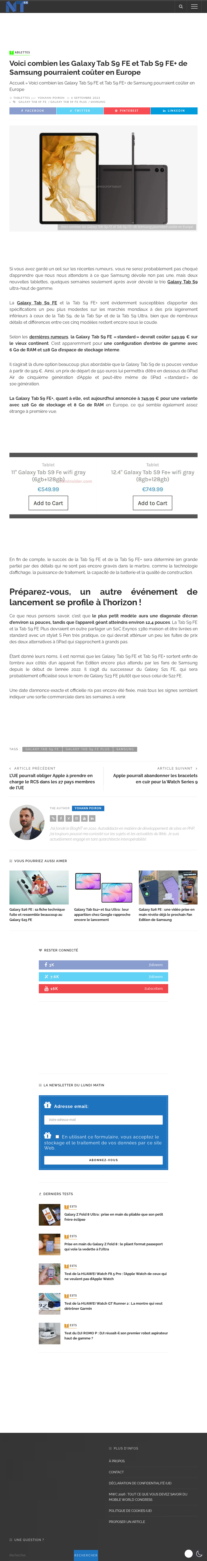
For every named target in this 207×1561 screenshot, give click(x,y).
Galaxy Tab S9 (182, 281)
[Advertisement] (103, 26)
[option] (39, 896)
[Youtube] (84, 818)
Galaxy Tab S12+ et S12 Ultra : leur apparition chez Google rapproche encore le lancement (102, 914)
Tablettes (20, 53)
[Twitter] (68, 818)
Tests (71, 1207)
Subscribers (153, 989)
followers (156, 965)
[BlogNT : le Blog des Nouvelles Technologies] (17, 6)
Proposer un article (127, 1522)
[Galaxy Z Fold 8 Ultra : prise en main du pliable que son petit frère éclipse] (49, 1214)
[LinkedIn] (92, 818)
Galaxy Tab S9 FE (33, 102)
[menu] (194, 6)
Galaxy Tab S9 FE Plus (68, 102)
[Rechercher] (181, 6)
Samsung (98, 102)
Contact (116, 1472)
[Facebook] (61, 818)
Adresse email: (71, 1106)
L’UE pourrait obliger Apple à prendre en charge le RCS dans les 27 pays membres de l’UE (52, 781)
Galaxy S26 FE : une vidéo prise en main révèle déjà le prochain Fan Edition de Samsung (167, 914)
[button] (194, 1553)
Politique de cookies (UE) (130, 1511)
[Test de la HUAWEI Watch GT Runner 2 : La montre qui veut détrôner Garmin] (49, 1303)
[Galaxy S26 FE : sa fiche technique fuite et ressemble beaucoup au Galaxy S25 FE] (39, 887)
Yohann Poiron (51, 98)
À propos (117, 1461)
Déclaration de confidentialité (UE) (140, 1483)
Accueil (16, 83)
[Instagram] (76, 818)
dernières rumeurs (48, 336)
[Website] (53, 818)
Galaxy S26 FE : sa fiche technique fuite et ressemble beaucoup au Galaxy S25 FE (37, 914)
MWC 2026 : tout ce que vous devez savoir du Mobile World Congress (148, 1497)
